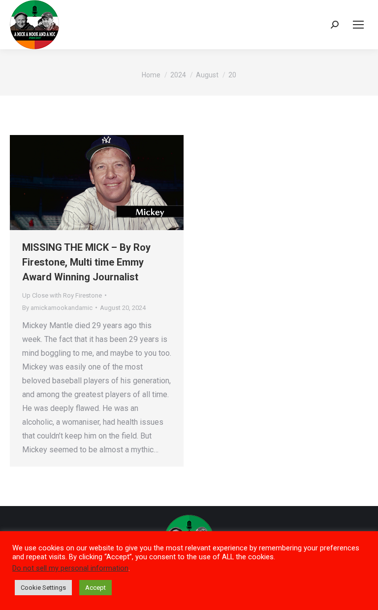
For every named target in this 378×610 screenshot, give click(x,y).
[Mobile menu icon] (358, 24)
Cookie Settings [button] (43, 587)
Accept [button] (95, 587)
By (57, 307)
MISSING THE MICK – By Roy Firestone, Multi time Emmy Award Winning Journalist (86, 262)
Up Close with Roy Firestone (62, 295)
